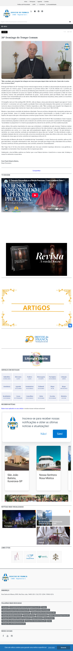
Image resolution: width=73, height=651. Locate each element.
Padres (44, 607)
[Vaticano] (56, 557)
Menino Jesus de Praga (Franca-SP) (59, 615)
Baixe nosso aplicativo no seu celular (12, 408)
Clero (49, 621)
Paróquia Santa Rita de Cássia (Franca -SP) (43, 612)
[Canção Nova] (30, 557)
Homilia (4, 32)
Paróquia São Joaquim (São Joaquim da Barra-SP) (16, 618)
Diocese (42, 539)
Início (25, 1)
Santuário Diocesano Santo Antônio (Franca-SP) (15, 610)
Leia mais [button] (51, 647)
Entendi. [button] (63, 647)
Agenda (40, 1)
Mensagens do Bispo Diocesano (40, 610)
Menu (5, 26)
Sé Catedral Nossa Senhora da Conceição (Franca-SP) (25, 607)
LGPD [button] (33, 4)
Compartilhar (36, 170)
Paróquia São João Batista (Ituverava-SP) (13, 623)
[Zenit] (43, 557)
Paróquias (32, 1)
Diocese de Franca (29, 615)
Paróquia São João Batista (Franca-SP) (13, 621)
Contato (46, 1)
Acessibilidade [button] (52, 4)
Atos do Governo (49, 618)
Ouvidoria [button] (42, 4)
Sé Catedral (43, 518)
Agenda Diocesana (41, 615)
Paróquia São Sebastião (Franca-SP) (36, 621)
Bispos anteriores (37, 618)
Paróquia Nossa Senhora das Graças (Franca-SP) (15, 612)
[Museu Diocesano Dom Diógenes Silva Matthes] (17, 557)
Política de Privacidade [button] (23, 4)
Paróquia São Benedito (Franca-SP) (12, 615)
